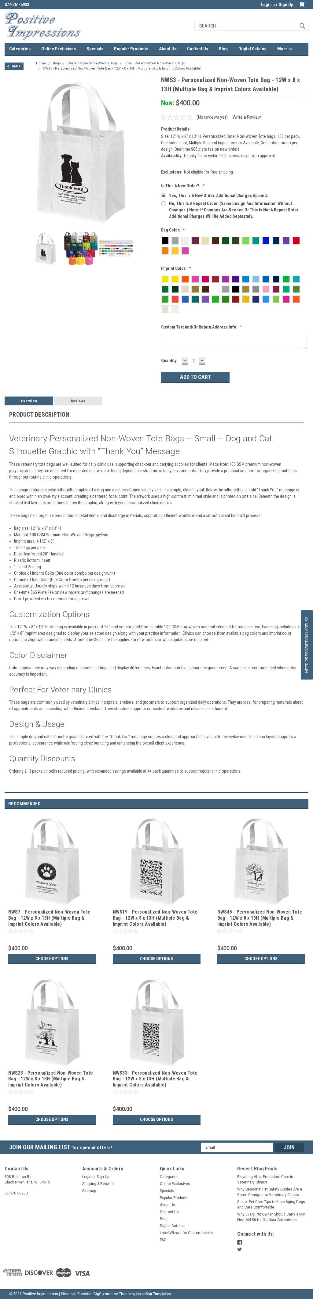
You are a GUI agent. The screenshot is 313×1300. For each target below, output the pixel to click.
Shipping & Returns (98, 1184)
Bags (57, 63)
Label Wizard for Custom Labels (186, 1233)
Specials (95, 49)
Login (266, 4)
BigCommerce (106, 1294)
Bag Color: (173, 230)
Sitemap (89, 1191)
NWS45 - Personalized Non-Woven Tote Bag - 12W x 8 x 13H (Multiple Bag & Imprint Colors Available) (259, 918)
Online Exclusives (58, 49)
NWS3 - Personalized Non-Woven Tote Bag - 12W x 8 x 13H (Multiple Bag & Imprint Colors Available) (122, 68)
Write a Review (247, 117)
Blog (223, 49)
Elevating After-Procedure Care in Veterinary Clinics (265, 1179)
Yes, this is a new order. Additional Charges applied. (218, 195)
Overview (29, 401)
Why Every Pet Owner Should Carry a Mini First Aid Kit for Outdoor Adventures (271, 1217)
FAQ (163, 1240)
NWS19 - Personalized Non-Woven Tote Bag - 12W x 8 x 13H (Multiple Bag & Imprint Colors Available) (155, 918)
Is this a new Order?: (183, 185)
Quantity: (169, 360)
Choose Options (51, 958)
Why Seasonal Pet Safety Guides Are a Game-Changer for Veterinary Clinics (269, 1192)
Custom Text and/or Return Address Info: (201, 327)
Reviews (78, 401)
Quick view (52, 902)
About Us (167, 49)
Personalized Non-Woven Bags (93, 63)
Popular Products (131, 49)
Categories (20, 49)
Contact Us (197, 49)
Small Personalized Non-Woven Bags (154, 63)
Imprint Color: (176, 268)
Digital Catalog (252, 49)
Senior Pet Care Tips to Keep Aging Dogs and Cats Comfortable (271, 1204)
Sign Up (286, 4)
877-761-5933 (17, 4)
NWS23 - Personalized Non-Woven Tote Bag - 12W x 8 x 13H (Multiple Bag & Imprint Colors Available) (50, 1079)
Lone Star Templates (153, 1294)
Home (41, 63)
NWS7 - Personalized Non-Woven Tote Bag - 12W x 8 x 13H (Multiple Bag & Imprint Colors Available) (49, 918)
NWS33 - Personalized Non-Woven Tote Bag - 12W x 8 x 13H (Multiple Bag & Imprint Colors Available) (155, 1079)
